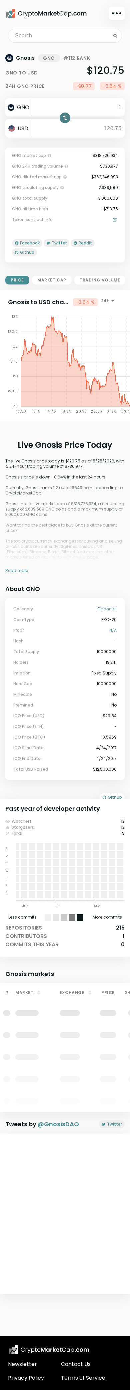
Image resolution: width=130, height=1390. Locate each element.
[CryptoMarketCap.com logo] (49, 1349)
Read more (16, 570)
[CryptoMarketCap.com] (46, 13)
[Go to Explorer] (115, 220)
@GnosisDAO (58, 1124)
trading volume (100, 280)
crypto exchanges (67, 557)
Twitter (114, 1124)
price (17, 280)
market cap (51, 280)
